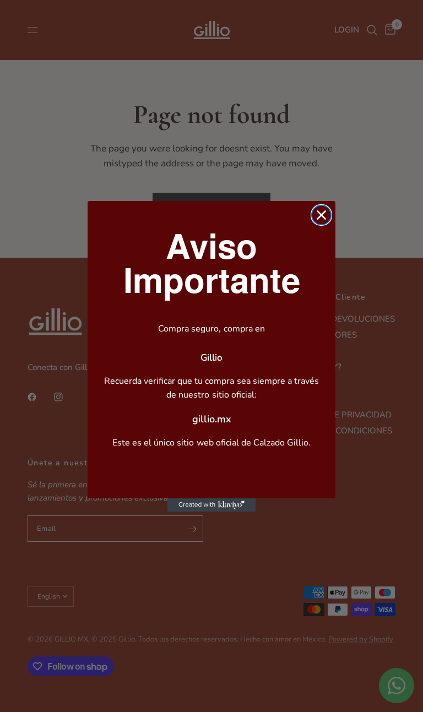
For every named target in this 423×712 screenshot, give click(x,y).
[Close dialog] (321, 215)
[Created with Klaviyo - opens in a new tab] (211, 505)
